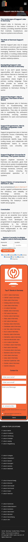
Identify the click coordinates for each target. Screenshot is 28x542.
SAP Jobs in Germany (10, 321)
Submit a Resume (9, 366)
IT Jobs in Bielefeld (7, 469)
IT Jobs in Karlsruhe (7, 504)
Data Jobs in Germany (11, 300)
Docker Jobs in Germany (11, 363)
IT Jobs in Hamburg (7, 436)
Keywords (4, 242)
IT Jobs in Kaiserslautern (9, 506)
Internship (7, 257)
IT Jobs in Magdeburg (8, 444)
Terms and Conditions (12, 533)
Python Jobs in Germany (11, 316)
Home (3, 531)
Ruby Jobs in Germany (11, 318)
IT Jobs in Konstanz (7, 509)
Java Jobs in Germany (11, 305)
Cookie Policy (16, 531)
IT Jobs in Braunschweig (9, 480)
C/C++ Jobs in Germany (11, 295)
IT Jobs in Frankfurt (7, 433)
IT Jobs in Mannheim (8, 512)
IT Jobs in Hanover (7, 493)
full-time (24, 255)
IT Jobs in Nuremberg (8, 517)
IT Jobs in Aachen (7, 466)
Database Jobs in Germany (12, 326)
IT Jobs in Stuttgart (7, 463)
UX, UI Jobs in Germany (11, 342)
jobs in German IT (21, 187)
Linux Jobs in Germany (11, 358)
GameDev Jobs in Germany (12, 337)
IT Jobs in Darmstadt (8, 486)
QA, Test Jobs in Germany (12, 329)
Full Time (18, 255)
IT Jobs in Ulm (6, 520)
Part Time (14, 257)
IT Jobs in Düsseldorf (8, 458)
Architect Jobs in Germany (12, 345)
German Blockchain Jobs (12, 339)
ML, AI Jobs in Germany (11, 332)
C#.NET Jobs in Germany (11, 298)
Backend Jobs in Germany (12, 353)
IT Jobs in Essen (6, 491)
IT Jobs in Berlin (6, 431)
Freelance (11, 255)
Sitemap (8, 531)
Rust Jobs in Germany (11, 347)
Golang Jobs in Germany (11, 303)
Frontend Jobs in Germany (12, 350)
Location (17, 242)
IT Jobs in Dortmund (8, 488)
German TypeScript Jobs (12, 361)
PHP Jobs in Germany (10, 313)
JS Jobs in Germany (10, 308)
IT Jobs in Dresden (7, 438)
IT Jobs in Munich (7, 461)
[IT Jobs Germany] (4, 4)
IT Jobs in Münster (7, 514)
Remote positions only (9, 248)
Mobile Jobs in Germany (11, 311)
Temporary (15, 259)
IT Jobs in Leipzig (7, 441)
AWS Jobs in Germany (11, 355)
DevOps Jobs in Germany (12, 324)
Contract (5, 255)
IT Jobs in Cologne (7, 455)
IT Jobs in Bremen (7, 483)
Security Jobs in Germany (12, 334)
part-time (21, 257)
